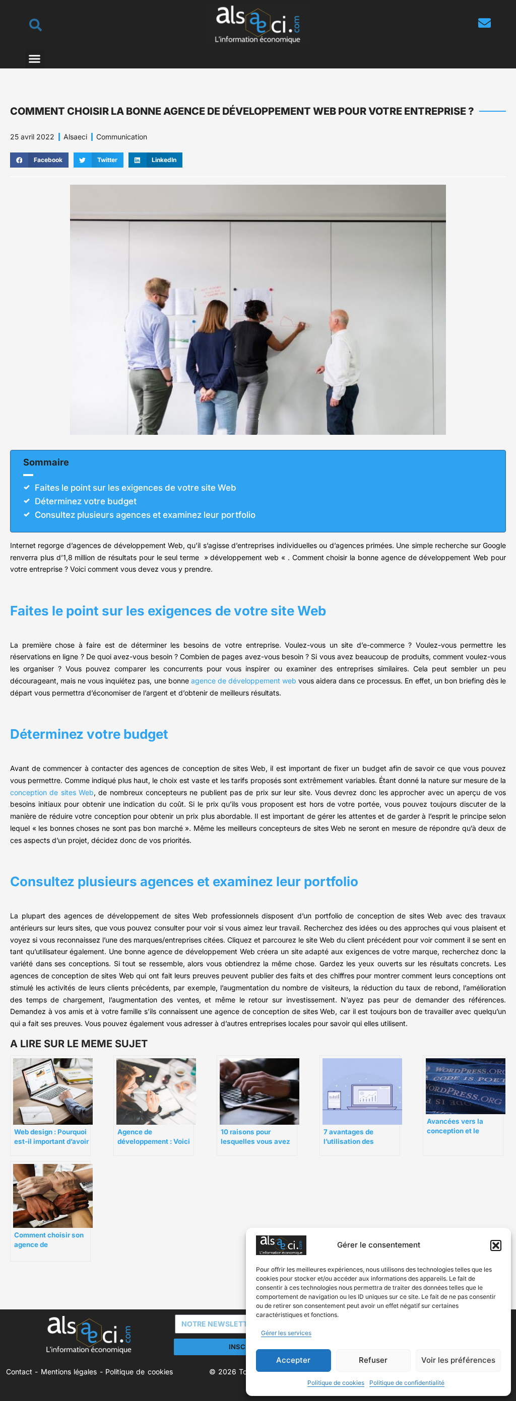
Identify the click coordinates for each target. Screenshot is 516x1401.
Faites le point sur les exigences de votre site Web (135, 488)
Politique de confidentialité (406, 1382)
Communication (121, 136)
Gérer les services (286, 1333)
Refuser (373, 1360)
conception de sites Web (52, 792)
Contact (19, 1371)
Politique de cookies (335, 1382)
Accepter (293, 1360)
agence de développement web (242, 680)
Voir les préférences (458, 1360)
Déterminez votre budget (86, 501)
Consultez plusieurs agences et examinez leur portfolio (145, 515)
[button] (496, 1245)
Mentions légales (69, 1371)
